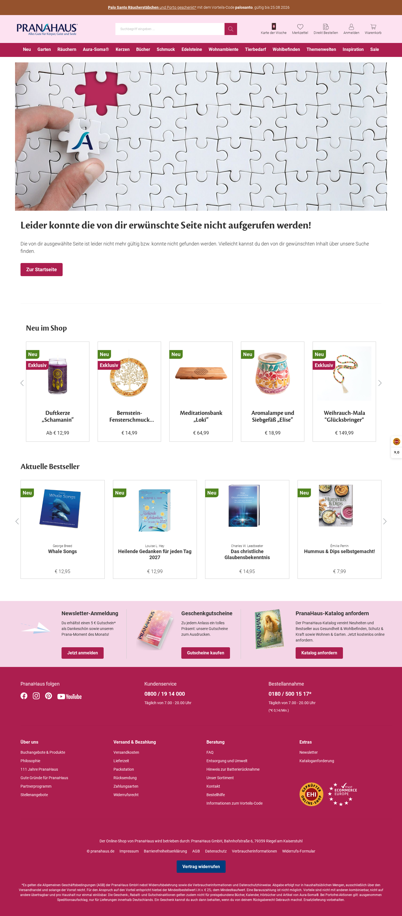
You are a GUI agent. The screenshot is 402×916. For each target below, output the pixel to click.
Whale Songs (62, 551)
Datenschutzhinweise (255, 885)
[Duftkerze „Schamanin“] (58, 373)
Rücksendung (125, 778)
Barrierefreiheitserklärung (165, 851)
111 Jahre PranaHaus (39, 769)
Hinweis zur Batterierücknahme (233, 769)
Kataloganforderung (316, 761)
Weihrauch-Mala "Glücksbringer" (344, 417)
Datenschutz (216, 851)
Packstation (123, 769)
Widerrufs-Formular (298, 851)
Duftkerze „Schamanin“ (58, 417)
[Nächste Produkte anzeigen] (380, 383)
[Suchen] (231, 29)
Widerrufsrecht (126, 795)
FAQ (210, 752)
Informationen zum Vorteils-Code (234, 803)
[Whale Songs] (62, 512)
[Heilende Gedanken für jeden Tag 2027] (155, 512)
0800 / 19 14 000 (164, 693)
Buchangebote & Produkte (43, 752)
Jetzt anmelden (82, 652)
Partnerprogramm (36, 786)
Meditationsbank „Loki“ (201, 417)
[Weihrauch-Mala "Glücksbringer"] (344, 373)
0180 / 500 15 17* (290, 693)
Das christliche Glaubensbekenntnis (247, 554)
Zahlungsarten (125, 786)
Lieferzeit (121, 761)
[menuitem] (27, 50)
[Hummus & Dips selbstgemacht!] (339, 512)
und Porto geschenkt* (152, 7)
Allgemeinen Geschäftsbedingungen (69, 885)
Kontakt (213, 786)
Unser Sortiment (220, 778)
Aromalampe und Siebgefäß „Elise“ (272, 417)
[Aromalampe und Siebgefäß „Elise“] (273, 373)
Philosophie (30, 761)
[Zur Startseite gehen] (47, 27)
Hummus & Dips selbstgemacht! (339, 551)
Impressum (129, 851)
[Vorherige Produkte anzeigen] (22, 383)
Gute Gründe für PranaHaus (44, 778)
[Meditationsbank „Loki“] (201, 373)
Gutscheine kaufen (205, 652)
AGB (196, 851)
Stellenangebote (34, 795)
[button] (17, 520)
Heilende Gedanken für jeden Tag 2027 (154, 554)
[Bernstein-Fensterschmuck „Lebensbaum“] (129, 373)
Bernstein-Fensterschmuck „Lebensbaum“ (129, 417)
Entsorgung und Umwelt (226, 761)
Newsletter (308, 752)
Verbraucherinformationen (254, 851)
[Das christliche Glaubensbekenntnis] (247, 512)
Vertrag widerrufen (201, 866)
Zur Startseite (41, 269)
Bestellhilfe (215, 795)
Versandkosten (126, 752)
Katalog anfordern (319, 652)
